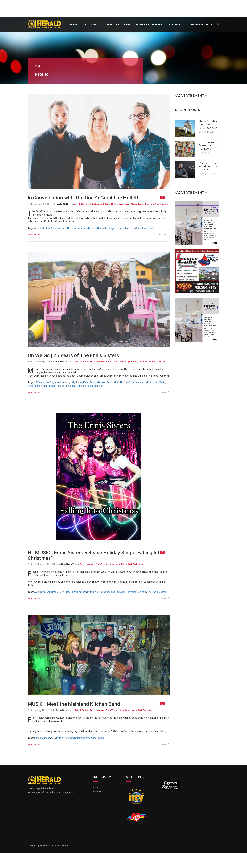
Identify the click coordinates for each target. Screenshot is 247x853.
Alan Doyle (50, 382)
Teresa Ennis (64, 385)
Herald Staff (62, 204)
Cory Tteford (66, 592)
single (143, 592)
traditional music (95, 738)
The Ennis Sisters (81, 385)
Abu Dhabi (39, 228)
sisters (52, 385)
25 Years (39, 382)
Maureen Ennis (105, 382)
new (66, 738)
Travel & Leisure (146, 204)
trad (144, 228)
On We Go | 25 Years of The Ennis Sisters (73, 355)
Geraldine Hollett (60, 228)
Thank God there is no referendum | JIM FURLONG (209, 124)
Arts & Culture (81, 204)
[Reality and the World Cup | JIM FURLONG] (185, 169)
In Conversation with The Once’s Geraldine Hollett (83, 198)
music (73, 228)
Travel (151, 228)
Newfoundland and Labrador (93, 228)
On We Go (160, 382)
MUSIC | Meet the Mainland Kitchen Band (74, 704)
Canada (46, 738)
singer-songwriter (37, 385)
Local (127, 204)
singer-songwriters (119, 228)
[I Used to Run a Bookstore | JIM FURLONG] (185, 148)
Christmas (52, 592)
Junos (78, 382)
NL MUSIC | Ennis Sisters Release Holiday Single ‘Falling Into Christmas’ (95, 555)
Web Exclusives (162, 204)
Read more (34, 234)
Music (134, 204)
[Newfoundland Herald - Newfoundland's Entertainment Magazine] (46, 24)
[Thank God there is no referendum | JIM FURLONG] (185, 128)
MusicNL (118, 382)
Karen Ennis (89, 382)
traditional (97, 385)
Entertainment (97, 204)
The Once (135, 228)
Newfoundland (77, 738)
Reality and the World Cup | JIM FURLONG (208, 166)
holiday (82, 592)
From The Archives (114, 204)
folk (48, 228)
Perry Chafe (132, 592)
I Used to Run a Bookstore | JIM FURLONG (208, 145)
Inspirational (131, 361)
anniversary (63, 382)
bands (37, 738)
